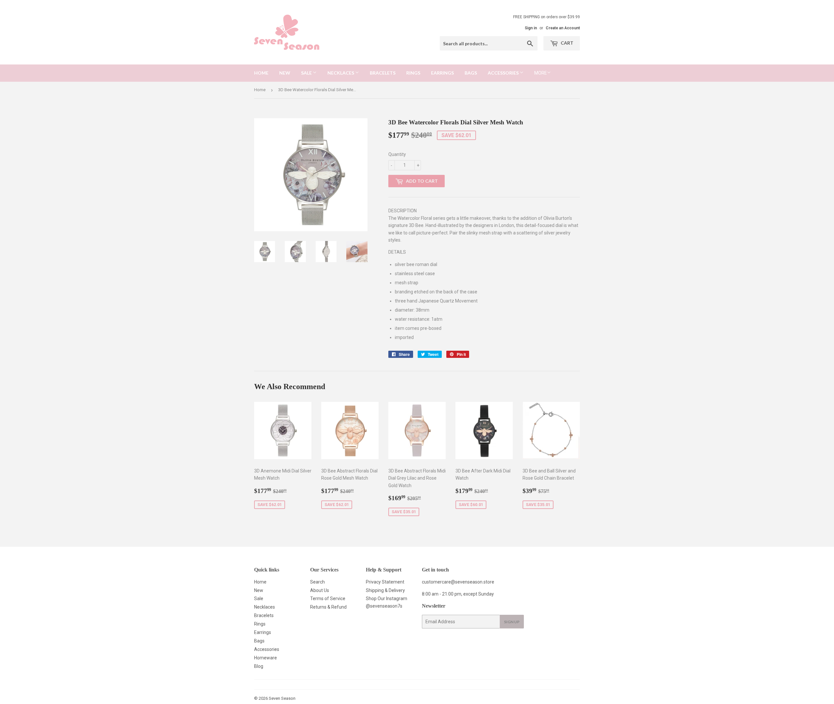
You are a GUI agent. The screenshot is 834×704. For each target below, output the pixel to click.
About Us (319, 590)
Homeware (265, 657)
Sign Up (512, 621)
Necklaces (341, 73)
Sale (307, 73)
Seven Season (282, 698)
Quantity (397, 154)
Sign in (531, 28)
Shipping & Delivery (385, 590)
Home (261, 73)
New (284, 73)
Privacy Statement (385, 581)
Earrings (442, 73)
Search (317, 581)
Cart (566, 43)
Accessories (504, 73)
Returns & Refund (328, 607)
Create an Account (563, 28)
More (540, 73)
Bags (471, 73)
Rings (413, 73)
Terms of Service (327, 598)
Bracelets (382, 73)
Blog (258, 666)
